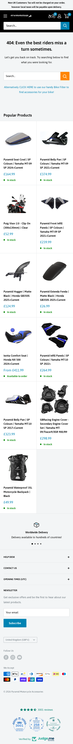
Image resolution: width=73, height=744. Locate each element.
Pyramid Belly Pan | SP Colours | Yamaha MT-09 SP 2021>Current (54, 163)
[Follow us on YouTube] (19, 657)
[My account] (59, 16)
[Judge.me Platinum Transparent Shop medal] (53, 724)
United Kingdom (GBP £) (17, 639)
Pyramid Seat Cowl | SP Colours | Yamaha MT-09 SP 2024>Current (18, 163)
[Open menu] (5, 16)
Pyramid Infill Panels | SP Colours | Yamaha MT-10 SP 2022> (54, 359)
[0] (66, 16)
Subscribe (15, 623)
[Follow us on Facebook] (6, 657)
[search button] (65, 26)
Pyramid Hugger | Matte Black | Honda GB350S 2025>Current (17, 295)
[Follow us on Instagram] (12, 657)
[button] (51, 16)
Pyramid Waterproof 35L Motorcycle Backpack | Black (18, 491)
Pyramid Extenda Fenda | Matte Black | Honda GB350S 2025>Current (54, 295)
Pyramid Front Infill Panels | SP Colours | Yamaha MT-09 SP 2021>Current (52, 229)
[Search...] (64, 76)
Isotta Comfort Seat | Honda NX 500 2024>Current (16, 359)
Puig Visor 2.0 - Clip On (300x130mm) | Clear (17, 225)
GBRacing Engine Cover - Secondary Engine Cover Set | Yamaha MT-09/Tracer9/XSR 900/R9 (54, 426)
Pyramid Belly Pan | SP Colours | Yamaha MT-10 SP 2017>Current (18, 423)
